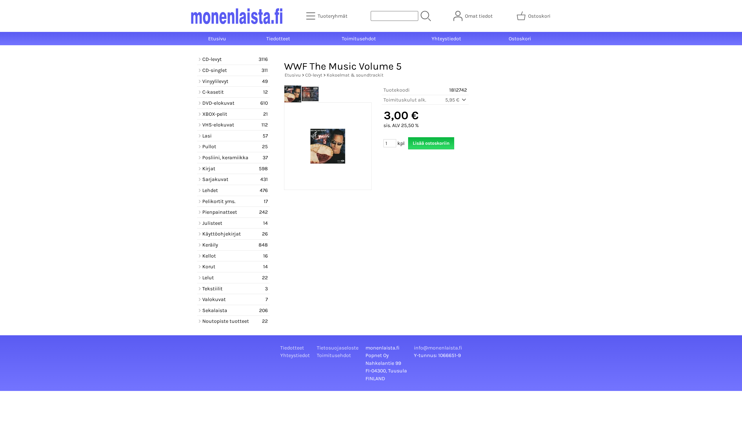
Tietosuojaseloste (338, 348)
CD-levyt (313, 75)
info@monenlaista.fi (438, 348)
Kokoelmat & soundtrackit (355, 75)
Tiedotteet (278, 38)
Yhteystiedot (446, 38)
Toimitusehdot (359, 38)
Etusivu (217, 38)
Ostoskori (520, 38)
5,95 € (453, 100)
